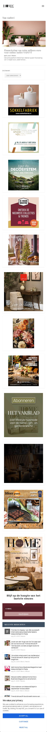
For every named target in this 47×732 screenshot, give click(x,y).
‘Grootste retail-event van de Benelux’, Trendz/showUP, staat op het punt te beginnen (25, 657)
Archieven (6, 71)
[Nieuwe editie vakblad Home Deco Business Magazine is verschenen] (7, 678)
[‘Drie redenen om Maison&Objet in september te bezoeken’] (7, 688)
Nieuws (14, 55)
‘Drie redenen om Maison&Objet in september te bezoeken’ (24, 688)
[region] (23, 714)
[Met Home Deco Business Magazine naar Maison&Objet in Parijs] (7, 668)
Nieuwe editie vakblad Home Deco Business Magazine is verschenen (24, 678)
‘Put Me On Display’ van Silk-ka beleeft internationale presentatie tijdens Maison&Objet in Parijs (25, 632)
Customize (23, 722)
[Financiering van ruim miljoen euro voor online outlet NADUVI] (24, 34)
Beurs (22, 661)
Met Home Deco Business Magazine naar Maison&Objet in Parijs (26, 668)
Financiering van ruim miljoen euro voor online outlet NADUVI (22, 51)
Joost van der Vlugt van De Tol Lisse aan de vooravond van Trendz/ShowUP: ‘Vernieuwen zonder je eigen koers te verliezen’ (26, 645)
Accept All (23, 716)
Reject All (23, 727)
